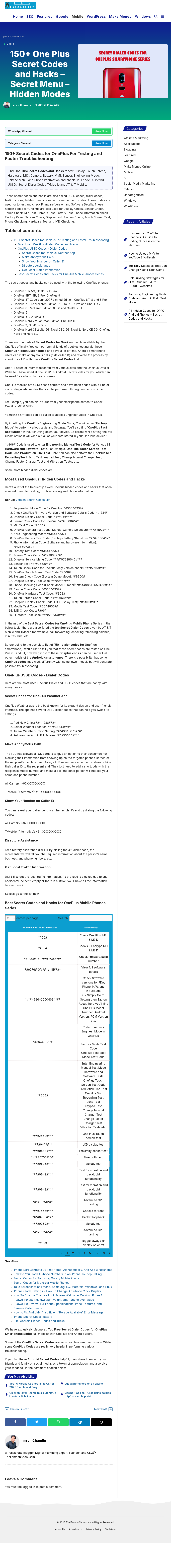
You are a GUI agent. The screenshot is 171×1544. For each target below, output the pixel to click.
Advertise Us (75, 1529)
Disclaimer (110, 1529)
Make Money (120, 17)
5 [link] (90, 1253)
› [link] (109, 1253)
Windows (143, 17)
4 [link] (84, 1253)
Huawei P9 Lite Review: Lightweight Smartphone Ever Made (54, 1299)
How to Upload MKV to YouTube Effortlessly (143, 255)
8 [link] (104, 1253)
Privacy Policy (93, 1529)
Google (62, 17)
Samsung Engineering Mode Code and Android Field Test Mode (147, 298)
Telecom (129, 189)
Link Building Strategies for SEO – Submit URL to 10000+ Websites (146, 282)
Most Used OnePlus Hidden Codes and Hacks (48, 244)
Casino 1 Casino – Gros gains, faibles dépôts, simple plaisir (88, 1394)
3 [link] (79, 1253)
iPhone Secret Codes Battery (33, 1316)
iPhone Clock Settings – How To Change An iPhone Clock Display (57, 1291)
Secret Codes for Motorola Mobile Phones (42, 1282)
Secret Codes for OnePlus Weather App (48, 253)
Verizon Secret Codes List (33, 500)
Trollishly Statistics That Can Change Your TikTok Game (147, 267)
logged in (29, 1487)
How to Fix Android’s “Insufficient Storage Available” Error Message (59, 1312)
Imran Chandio (21, 105)
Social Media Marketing (139, 183)
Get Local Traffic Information (41, 270)
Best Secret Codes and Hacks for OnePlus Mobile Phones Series (61, 274)
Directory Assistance (36, 265)
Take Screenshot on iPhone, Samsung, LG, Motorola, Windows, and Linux (63, 1287)
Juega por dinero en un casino (84, 1383)
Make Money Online (137, 166)
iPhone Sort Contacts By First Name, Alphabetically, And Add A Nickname (63, 1270)
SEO (30, 17)
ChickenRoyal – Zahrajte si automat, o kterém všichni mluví (32, 1394)
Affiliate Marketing (136, 138)
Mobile (77, 17)
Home (18, 17)
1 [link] (67, 1253)
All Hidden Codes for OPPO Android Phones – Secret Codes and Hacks (146, 314)
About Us (60, 1529)
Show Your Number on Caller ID (43, 261)
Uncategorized (134, 195)
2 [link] (73, 1253)
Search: (63, 918)
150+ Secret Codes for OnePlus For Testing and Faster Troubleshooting (61, 240)
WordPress (96, 17)
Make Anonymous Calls (38, 257)
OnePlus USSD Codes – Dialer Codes (42, 248)
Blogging (130, 149)
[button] (156, 16)
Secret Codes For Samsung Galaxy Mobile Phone (46, 1278)
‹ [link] (61, 1253)
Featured (45, 17)
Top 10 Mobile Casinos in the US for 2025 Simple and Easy (31, 1385)
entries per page (27, 918)
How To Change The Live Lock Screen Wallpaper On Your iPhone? (58, 1295)
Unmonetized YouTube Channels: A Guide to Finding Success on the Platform (144, 239)
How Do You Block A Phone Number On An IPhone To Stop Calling (58, 1274)
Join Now (101, 131)
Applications (132, 144)
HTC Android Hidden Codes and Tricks (39, 1321)
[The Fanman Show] (20, 5)
